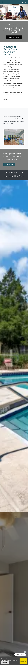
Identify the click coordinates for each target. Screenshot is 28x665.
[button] (22, 2)
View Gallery (9, 164)
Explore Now (14, 37)
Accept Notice (23, 661)
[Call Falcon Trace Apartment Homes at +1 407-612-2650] (25, 2)
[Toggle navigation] (2, 2)
